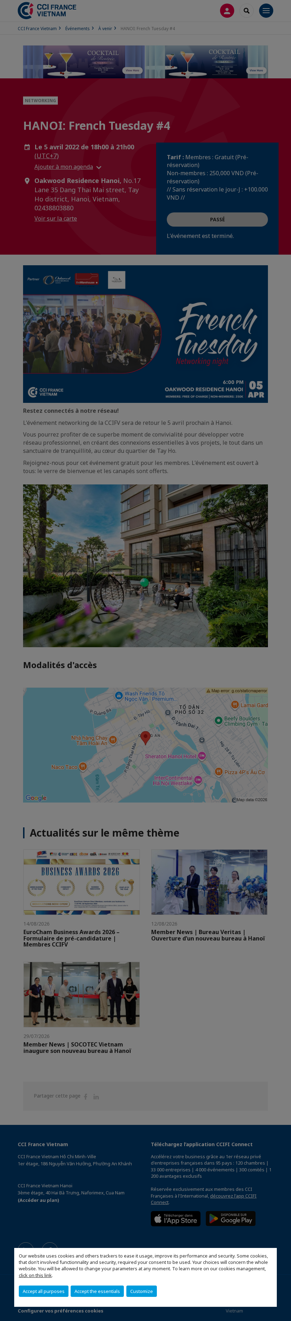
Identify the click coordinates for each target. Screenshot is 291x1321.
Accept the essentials (97, 1291)
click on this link (35, 1275)
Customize (141, 1291)
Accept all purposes (44, 1291)
